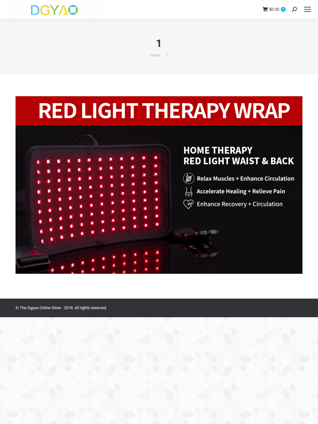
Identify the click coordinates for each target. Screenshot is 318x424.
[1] (159, 185)
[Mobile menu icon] (307, 9)
